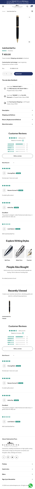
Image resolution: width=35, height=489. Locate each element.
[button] (5, 2)
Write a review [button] (18, 156)
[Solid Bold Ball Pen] (9, 307)
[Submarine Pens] (17, 6)
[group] (17, 29)
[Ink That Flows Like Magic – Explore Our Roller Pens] (19, 251)
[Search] (27, 6)
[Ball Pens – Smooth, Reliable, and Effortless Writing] (7, 251)
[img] (6, 168)
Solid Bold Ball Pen (6, 316)
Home (3, 11)
